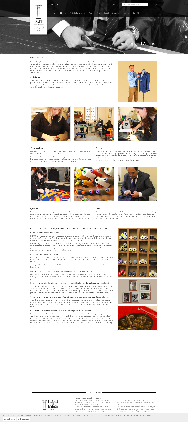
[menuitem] (77, 13)
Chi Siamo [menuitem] (62, 13)
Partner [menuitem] (126, 13)
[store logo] (38, 18)
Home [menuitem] (52, 13)
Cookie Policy (149, 415)
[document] (94, 417)
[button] (54, 4)
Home (32, 58)
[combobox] (135, 4)
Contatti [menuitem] (136, 13)
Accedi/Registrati (112, 4)
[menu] (103, 13)
